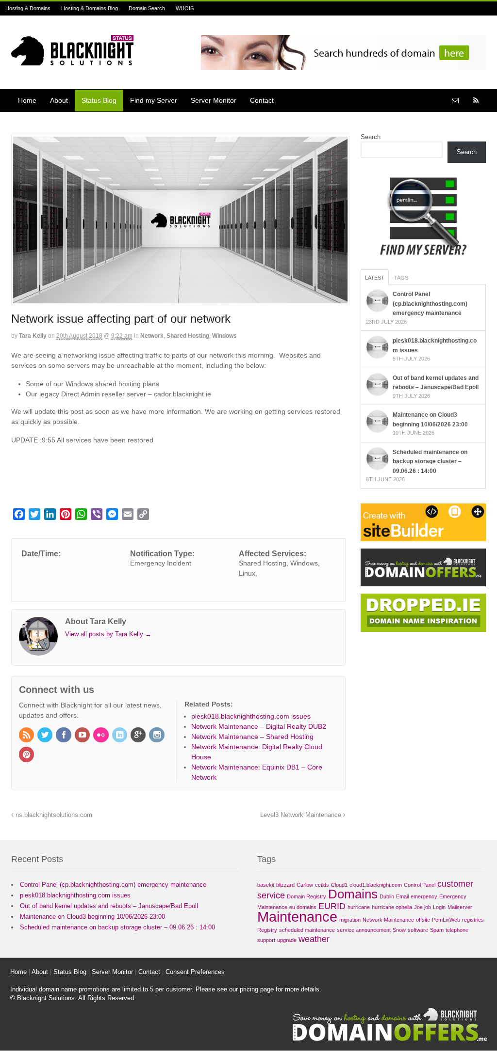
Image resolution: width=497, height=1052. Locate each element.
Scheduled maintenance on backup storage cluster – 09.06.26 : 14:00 (430, 461)
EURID (332, 906)
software (418, 930)
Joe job (422, 907)
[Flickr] (101, 735)
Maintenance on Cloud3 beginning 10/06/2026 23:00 (92, 916)
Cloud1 (339, 885)
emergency (424, 896)
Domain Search (147, 8)
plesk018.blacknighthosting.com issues (75, 895)
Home (27, 100)
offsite (423, 920)
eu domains (302, 907)
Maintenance (297, 917)
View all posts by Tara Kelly (108, 634)
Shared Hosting (187, 335)
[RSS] (27, 735)
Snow (399, 930)
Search (371, 137)
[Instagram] (157, 735)
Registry (267, 930)
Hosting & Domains (27, 8)
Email (402, 896)
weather (314, 939)
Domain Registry (306, 896)
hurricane (359, 907)
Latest (374, 278)
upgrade (287, 940)
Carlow (305, 885)
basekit (265, 885)
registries (473, 920)
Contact (262, 100)
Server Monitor (213, 100)
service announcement (364, 930)
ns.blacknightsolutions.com (53, 815)
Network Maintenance (388, 920)
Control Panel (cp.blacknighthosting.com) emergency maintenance (430, 303)
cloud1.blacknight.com (375, 885)
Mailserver (459, 907)
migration (350, 920)
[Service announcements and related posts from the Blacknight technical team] (72, 60)
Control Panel (419, 885)
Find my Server (153, 100)
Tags (401, 278)
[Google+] (139, 735)
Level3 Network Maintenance (301, 815)
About (59, 100)
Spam (437, 930)
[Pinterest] (27, 755)
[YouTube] (83, 735)
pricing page (257, 989)
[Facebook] (64, 735)
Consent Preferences (195, 971)
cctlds (322, 885)
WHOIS (185, 8)
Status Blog (99, 100)
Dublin (387, 896)
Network (152, 335)
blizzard (285, 885)
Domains (353, 894)
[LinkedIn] (120, 735)
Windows (224, 335)
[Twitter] (45, 735)
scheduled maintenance (307, 930)
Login (439, 907)
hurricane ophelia (392, 907)
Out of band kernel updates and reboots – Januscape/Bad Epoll (109, 906)
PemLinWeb (446, 920)
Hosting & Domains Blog (89, 8)
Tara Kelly (33, 335)
